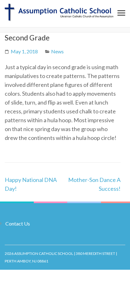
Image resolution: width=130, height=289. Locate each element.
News (57, 51)
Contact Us (17, 223)
